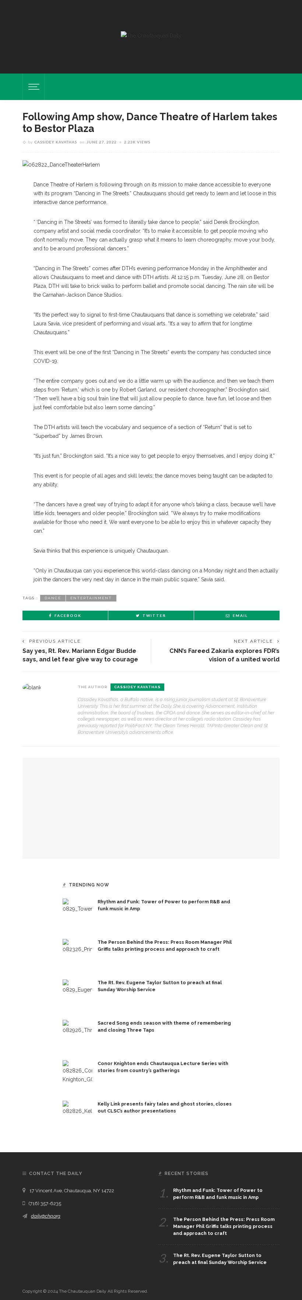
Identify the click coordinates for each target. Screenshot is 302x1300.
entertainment (91, 598)
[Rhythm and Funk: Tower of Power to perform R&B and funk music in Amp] (77, 913)
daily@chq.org (45, 1216)
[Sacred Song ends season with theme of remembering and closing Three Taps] (77, 1034)
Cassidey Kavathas (56, 142)
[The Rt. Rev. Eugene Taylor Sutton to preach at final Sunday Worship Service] (77, 994)
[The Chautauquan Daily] (151, 35)
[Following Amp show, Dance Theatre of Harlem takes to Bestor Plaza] (61, 164)
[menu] (32, 86)
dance (53, 598)
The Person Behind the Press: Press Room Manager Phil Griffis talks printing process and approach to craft (224, 1226)
